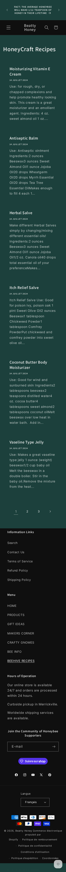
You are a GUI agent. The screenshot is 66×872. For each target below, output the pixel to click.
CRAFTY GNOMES (20, 642)
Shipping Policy (19, 580)
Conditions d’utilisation (35, 852)
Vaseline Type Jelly (27, 442)
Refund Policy (17, 570)
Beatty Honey (23, 830)
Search (12, 543)
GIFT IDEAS (16, 624)
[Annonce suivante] (59, 10)
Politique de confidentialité (35, 845)
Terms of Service (20, 561)
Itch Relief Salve (24, 287)
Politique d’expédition (24, 858)
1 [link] (16, 511)
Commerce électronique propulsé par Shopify (35, 835)
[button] (8, 27)
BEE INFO (14, 651)
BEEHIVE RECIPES (20, 661)
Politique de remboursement (39, 839)
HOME (12, 606)
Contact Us (15, 552)
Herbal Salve (21, 212)
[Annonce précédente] (7, 10)
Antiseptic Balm (24, 138)
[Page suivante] (50, 511)
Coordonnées (50, 858)
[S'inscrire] (53, 747)
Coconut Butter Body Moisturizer (28, 365)
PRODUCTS (16, 615)
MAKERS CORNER (20, 633)
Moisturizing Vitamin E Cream (30, 71)
